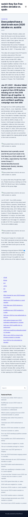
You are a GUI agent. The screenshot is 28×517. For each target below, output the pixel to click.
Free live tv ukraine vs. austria (10, 430)
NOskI (5, 280)
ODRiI (5, 291)
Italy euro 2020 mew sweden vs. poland (13, 427)
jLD (4, 289)
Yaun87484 (4, 19)
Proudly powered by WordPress (13, 513)
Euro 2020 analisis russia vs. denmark (12, 495)
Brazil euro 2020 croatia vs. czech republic (14, 487)
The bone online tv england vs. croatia (12, 443)
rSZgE (5, 277)
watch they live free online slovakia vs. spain (11, 6)
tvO (4, 283)
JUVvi (5, 286)
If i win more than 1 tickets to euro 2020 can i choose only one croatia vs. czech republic (14, 476)
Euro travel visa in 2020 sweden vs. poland (13, 503)
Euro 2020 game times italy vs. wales (12, 481)
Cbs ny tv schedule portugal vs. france (12, 446)
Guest (3, 30)
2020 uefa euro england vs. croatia (11, 484)
